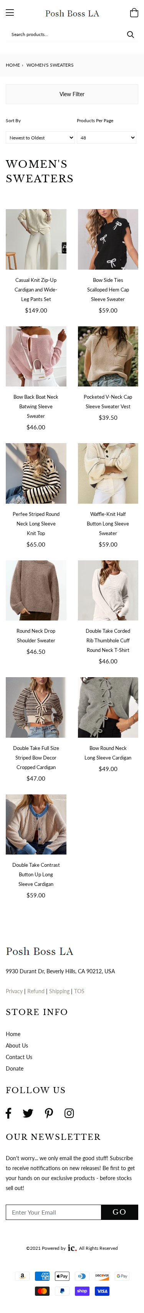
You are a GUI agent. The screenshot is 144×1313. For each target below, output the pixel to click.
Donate (14, 1068)
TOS (79, 991)
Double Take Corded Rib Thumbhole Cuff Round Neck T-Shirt (108, 640)
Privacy (14, 991)
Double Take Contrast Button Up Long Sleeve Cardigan (36, 874)
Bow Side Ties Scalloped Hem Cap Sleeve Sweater (108, 289)
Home (13, 65)
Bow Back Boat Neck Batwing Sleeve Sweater (35, 406)
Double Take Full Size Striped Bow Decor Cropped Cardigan (36, 757)
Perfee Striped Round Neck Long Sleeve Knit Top (36, 523)
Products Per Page (95, 120)
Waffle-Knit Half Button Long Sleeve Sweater (108, 523)
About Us (17, 1045)
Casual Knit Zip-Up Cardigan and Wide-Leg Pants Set (36, 289)
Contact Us (19, 1057)
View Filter (72, 94)
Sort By (13, 120)
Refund (36, 991)
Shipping (60, 991)
